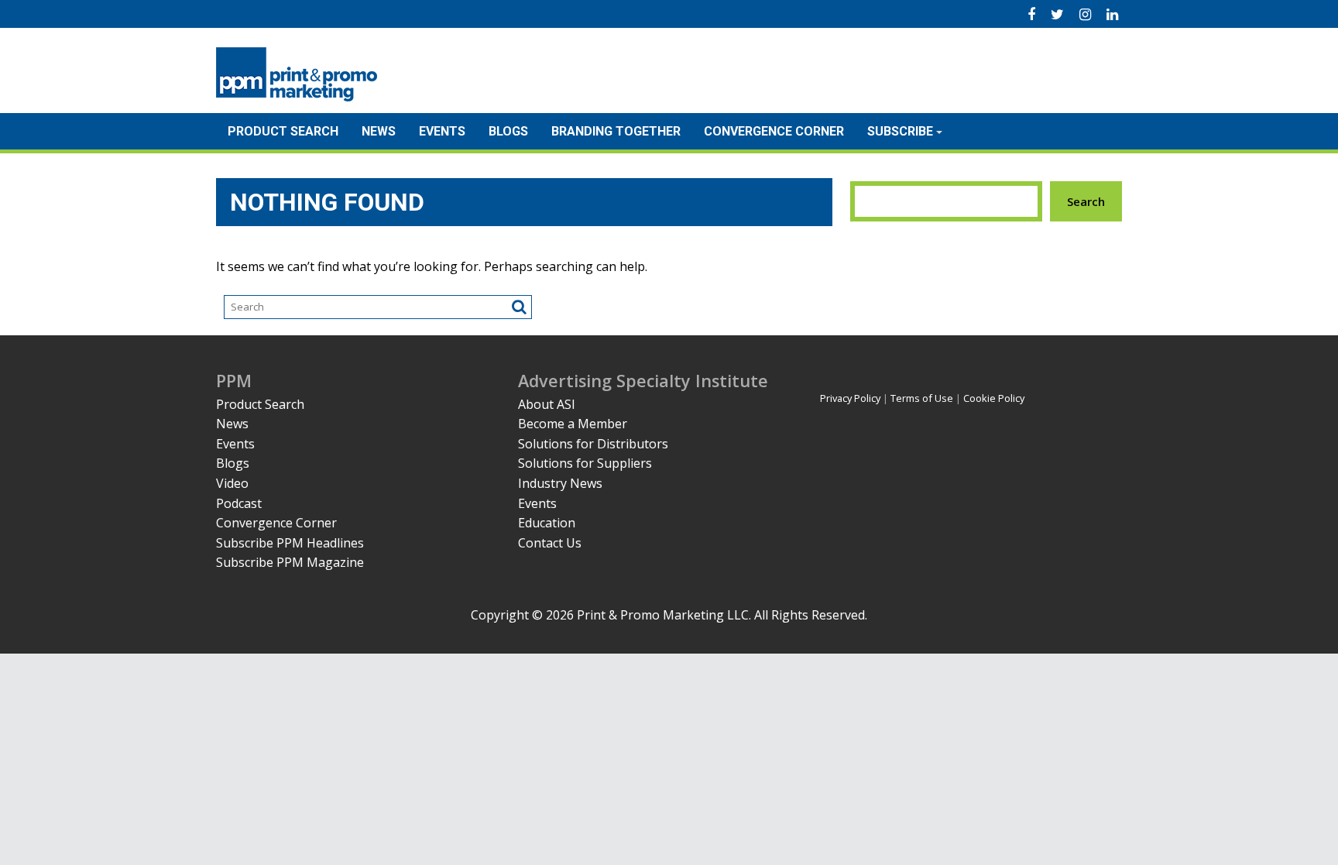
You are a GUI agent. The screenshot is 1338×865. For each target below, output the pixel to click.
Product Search (283, 131)
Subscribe (900, 131)
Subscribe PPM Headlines (290, 542)
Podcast (239, 503)
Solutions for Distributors (593, 443)
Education (546, 522)
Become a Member (572, 423)
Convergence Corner (774, 131)
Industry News (560, 483)
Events (442, 131)
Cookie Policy (993, 398)
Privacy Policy (850, 398)
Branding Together (616, 131)
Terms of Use (921, 398)
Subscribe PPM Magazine (290, 562)
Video (232, 483)
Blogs (508, 131)
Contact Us (550, 542)
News (379, 131)
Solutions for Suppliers (585, 463)
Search (1086, 201)
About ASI (546, 404)
